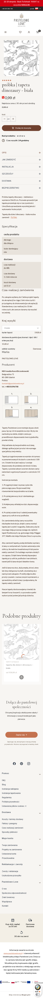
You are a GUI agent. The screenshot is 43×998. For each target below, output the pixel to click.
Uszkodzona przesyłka (11, 875)
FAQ (3, 780)
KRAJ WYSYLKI (9, 320)
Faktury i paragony (9, 823)
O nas (4, 889)
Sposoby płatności (9, 832)
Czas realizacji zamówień (12, 828)
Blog (4, 784)
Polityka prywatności (10, 802)
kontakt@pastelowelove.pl (13, 383)
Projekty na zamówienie (12, 849)
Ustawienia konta (9, 854)
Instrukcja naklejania (10, 789)
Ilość (3, 114)
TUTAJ (14, 217)
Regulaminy (7, 797)
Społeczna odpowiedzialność (14, 893)
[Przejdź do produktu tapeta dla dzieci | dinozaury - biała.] (21, 642)
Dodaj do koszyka (23, 128)
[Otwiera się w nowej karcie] (14, 763)
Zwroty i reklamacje (10, 871)
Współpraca (7, 902)
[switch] (38, 994)
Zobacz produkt (21, 677)
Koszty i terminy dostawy (12, 819)
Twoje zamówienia (9, 845)
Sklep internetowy (19, 995)
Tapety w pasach (12, 662)
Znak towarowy (8, 897)
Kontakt (5, 906)
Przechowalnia (8, 858)
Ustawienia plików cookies (13, 806)
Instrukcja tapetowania (11, 793)
